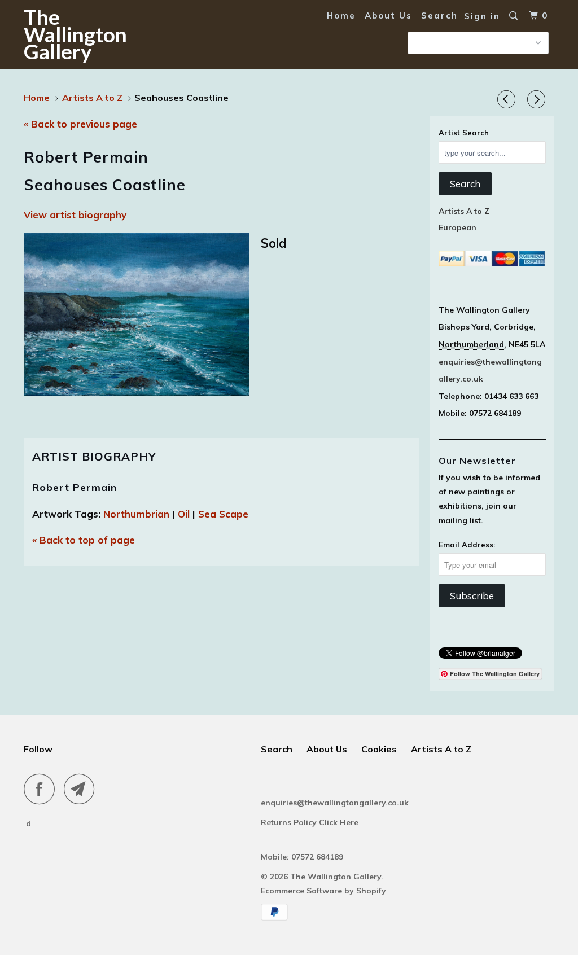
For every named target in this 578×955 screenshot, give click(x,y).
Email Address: (467, 544)
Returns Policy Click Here (311, 822)
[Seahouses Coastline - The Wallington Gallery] (136, 314)
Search (439, 15)
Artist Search (464, 132)
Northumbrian (136, 514)
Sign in (482, 16)
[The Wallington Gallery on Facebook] (42, 788)
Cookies (379, 749)
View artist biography (75, 215)
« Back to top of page (83, 540)
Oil (184, 514)
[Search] (515, 16)
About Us (388, 15)
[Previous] (508, 99)
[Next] (538, 99)
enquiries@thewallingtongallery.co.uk (335, 803)
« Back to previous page (80, 124)
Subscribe (472, 596)
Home (341, 15)
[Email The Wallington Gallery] (82, 788)
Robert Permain (74, 487)
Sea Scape (223, 514)
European (457, 227)
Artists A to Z (464, 211)
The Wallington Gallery (69, 34)
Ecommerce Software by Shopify (323, 891)
